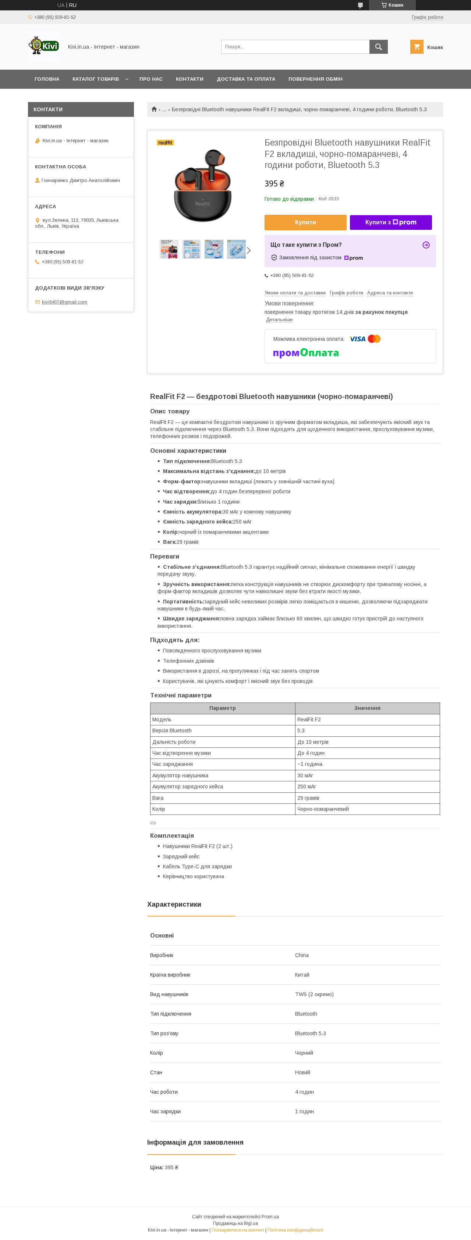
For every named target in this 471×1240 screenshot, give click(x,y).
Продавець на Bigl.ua (235, 1223)
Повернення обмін (315, 79)
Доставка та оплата (246, 79)
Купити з (378, 222)
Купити (305, 222)
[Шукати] (378, 47)
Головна (47, 79)
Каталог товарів (95, 79)
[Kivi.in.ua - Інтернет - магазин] (43, 60)
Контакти (189, 79)
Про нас (151, 79)
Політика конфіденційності (295, 1230)
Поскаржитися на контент (238, 1230)
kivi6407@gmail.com (64, 302)
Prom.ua (270, 1216)
